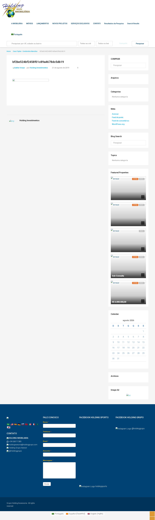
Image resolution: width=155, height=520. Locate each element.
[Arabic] (37, 424)
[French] (33, 424)
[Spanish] (15, 424)
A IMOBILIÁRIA (17, 24)
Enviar (46, 484)
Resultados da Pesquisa (114, 24)
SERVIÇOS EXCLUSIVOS (80, 24)
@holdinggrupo (138, 428)
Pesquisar (140, 44)
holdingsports (101, 486)
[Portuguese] (8, 424)
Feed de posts (117, 117)
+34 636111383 (15, 441)
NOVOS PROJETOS (59, 24)
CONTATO (97, 24)
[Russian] (22, 424)
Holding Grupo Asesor (18, 448)
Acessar (115, 114)
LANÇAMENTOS (43, 24)
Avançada (123, 43)
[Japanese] (9, 427)
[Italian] (30, 424)
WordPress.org (118, 124)
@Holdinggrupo (15, 451)
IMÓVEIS (29, 24)
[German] (19, 424)
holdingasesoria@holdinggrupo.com (23, 445)
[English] (11, 424)
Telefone (47, 432)
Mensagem (48, 460)
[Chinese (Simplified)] (26, 424)
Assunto (47, 451)
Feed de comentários (120, 121)
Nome (46, 422)
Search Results (133, 24)
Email (46, 441)
